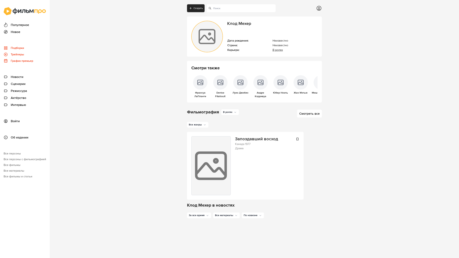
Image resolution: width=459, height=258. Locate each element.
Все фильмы (12, 165)
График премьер (22, 61)
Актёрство (18, 98)
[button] (199, 215)
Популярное (20, 25)
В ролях (278, 50)
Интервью (18, 105)
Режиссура (19, 91)
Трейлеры (17, 54)
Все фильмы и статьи (18, 176)
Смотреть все (309, 114)
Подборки (17, 48)
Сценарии (18, 84)
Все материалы (14, 171)
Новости (17, 77)
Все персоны (12, 153)
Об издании (19, 137)
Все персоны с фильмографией (25, 159)
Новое (15, 32)
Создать (198, 8)
